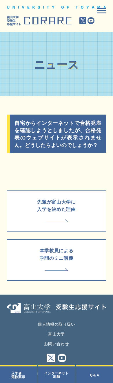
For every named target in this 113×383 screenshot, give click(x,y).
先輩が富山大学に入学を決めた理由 (56, 205)
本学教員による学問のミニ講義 (56, 254)
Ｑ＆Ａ (95, 374)
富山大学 (56, 334)
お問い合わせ (56, 343)
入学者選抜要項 (18, 374)
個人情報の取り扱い (56, 324)
